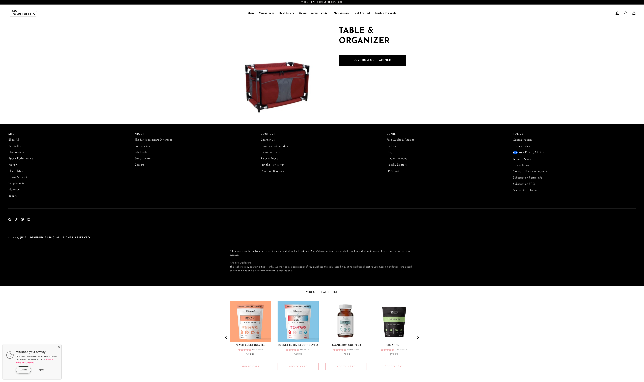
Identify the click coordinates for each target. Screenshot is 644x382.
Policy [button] (518, 134)
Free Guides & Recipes (400, 139)
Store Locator (143, 158)
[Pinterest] (22, 219)
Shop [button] (12, 134)
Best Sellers (15, 146)
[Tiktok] (16, 219)
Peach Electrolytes (250, 345)
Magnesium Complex (346, 345)
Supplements (16, 183)
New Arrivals (16, 152)
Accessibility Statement (527, 190)
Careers (139, 164)
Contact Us (268, 139)
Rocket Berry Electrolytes (298, 345)
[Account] (617, 13)
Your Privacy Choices (531, 152)
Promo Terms (521, 165)
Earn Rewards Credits (274, 146)
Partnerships (142, 146)
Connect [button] (268, 134)
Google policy (28, 362)
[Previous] (226, 337)
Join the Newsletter (272, 164)
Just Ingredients (34, 238)
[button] (250, 13)
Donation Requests (272, 171)
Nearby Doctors (397, 164)
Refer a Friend (269, 158)
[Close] (59, 346)
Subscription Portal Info (527, 177)
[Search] (625, 13)
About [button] (139, 134)
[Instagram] (28, 219)
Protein (12, 164)
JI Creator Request (272, 152)
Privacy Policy (521, 146)
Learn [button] (392, 134)
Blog (389, 152)
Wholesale (141, 152)
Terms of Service (523, 159)
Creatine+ (393, 345)
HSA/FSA (393, 171)
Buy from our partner (372, 60)
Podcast (392, 146)
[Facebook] (9, 219)
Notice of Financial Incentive (530, 171)
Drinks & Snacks (18, 177)
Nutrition (14, 189)
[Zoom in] (236, 112)
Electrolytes (15, 171)
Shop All (13, 139)
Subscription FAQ (524, 184)
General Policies (522, 139)
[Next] (417, 337)
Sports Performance (20, 158)
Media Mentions (397, 158)
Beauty (12, 195)
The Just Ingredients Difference (153, 139)
